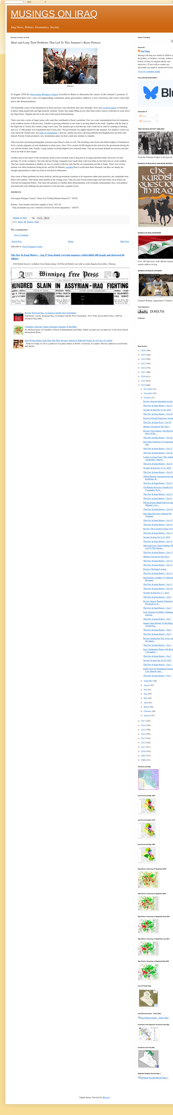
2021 (143, 372)
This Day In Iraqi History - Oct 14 (157, 560)
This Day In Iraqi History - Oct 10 (157, 588)
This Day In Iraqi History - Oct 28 (157, 437)
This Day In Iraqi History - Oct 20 (157, 509)
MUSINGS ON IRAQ (54, 13)
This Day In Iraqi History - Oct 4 (157, 645)
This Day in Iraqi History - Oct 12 (157, 573)
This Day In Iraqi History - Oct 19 (157, 520)
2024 (143, 359)
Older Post (124, 241)
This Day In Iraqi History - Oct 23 (157, 483)
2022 (143, 367)
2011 (143, 746)
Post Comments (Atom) (32, 246)
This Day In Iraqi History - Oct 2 (157, 664)
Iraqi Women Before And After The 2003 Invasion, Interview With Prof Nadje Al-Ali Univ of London (68, 340)
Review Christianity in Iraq (154, 569)
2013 (143, 738)
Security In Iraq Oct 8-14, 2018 (156, 537)
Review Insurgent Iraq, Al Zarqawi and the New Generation (50, 312)
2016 (143, 725)
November (148, 393)
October (147, 397)
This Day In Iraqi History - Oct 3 (157, 656)
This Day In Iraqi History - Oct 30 (157, 413)
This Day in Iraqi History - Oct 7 (157, 618)
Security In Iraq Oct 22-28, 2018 (157, 409)
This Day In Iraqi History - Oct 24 (157, 472)
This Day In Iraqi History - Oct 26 (157, 452)
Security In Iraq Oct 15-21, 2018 (157, 467)
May (146, 698)
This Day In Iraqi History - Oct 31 (157, 405)
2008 (143, 759)
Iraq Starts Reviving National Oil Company (157, 514)
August (147, 685)
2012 (143, 742)
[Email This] (38, 218)
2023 (143, 363)
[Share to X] (43, 218)
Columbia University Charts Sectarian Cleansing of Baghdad (50, 326)
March (147, 706)
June (146, 693)
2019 (143, 380)
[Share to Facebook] (45, 218)
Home (70, 241)
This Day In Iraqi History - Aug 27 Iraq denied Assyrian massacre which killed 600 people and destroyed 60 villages (67, 256)
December (148, 388)
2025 (143, 354)
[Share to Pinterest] (48, 218)
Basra (20, 221)
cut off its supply (109, 108)
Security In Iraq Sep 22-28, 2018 (157, 660)
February (148, 711)
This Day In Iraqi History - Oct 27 (157, 448)
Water (36, 221)
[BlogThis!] (40, 218)
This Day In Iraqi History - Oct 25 (157, 463)
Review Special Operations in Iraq (158, 401)
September (148, 680)
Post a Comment (21, 235)
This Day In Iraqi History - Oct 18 (157, 524)
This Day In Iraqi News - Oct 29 (157, 422)
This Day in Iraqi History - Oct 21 (157, 498)
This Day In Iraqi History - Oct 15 (157, 552)
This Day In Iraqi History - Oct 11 (157, 584)
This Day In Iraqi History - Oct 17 (157, 532)
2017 (143, 720)
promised (70, 167)
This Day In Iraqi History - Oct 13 (157, 564)
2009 (143, 755)
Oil (25, 221)
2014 (143, 733)
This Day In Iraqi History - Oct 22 (157, 494)
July (146, 689)
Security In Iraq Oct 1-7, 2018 (156, 592)
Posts (143, 115)
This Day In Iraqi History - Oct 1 (157, 675)
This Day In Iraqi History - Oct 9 (157, 597)
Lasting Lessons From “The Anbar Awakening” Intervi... (158, 458)
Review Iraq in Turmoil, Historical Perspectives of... (157, 602)
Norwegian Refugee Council (44, 94)
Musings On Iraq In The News (156, 426)
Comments (146, 121)
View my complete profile (149, 71)
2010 (143, 751)
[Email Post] (33, 217)
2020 (143, 376)
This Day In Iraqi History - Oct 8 (157, 607)
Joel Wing (145, 51)
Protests (30, 221)
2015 (143, 729)
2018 (143, 385)
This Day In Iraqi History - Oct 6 (157, 629)
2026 (143, 350)
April (146, 702)
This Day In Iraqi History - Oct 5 (157, 634)
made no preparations (48, 133)
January (147, 715)
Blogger (106, 1097)
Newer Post (16, 241)
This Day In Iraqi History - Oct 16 (157, 541)
